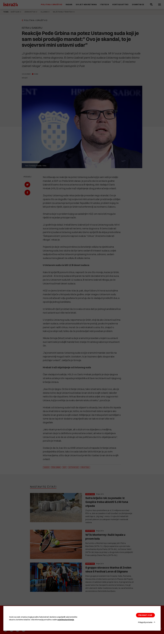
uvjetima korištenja (65, 619)
